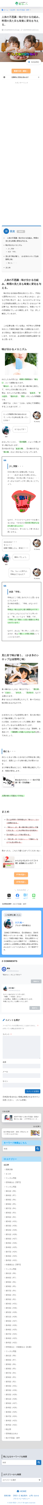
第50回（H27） (12, 1239)
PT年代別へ (21, 875)
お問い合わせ (34, 1496)
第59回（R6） (11, 1200)
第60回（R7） (11, 1195)
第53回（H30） (12, 1226)
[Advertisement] (21, 108)
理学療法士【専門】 (14, 1182)
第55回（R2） (11, 1217)
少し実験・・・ (13, 249)
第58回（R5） (11, 1204)
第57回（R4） (11, 1208)
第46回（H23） (12, 1256)
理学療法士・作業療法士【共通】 (19, 1347)
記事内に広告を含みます (20, 77)
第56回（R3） (11, 1213)
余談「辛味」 (12, 252)
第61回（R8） (11, 1191)
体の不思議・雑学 (19, 904)
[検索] (37, 1148)
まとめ (8, 267)
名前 (4, 1062)
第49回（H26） (12, 1243)
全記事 (6, 1165)
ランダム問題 (11, 1178)
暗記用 (8, 1429)
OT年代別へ (21, 882)
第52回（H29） (12, 1230)
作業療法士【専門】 (14, 1265)
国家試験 (9, 1169)
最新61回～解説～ (21, 71)
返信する (36, 981)
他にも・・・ (12, 263)
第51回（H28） (12, 1234)
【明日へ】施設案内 (19, 1496)
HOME (22, 1491)
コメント (7, 1034)
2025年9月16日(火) (13, 971)
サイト (5, 1081)
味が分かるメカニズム (14, 245)
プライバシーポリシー (21, 1499)
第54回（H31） (12, 1221)
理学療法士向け (12, 1434)
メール (5, 1072)
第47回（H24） (12, 1252)
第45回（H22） (12, 1260)
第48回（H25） (12, 1247)
